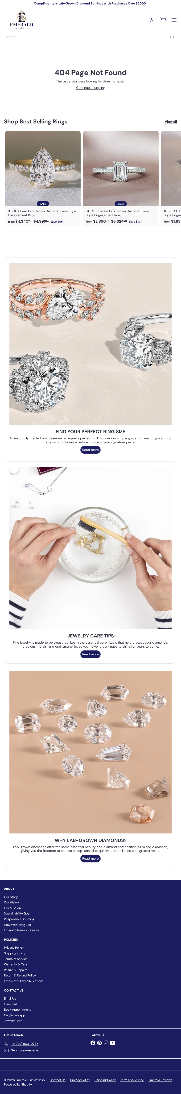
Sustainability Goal (17, 913)
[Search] (172, 37)
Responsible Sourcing (19, 919)
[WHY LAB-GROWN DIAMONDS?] (90, 752)
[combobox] (90, 37)
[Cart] (163, 20)
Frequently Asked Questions (24, 981)
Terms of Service (15, 959)
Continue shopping (90, 88)
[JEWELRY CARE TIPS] (90, 548)
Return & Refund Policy (20, 975)
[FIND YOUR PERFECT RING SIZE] (90, 344)
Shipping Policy (14, 953)
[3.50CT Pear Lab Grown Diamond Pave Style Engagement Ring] (43, 178)
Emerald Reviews (160, 1080)
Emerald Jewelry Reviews (21, 930)
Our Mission (12, 908)
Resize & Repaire (15, 970)
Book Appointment (17, 1010)
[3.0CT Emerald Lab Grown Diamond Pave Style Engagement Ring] (120, 178)
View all (171, 122)
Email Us (10, 998)
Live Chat (10, 1004)
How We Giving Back (18, 925)
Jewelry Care (13, 1021)
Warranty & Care (15, 964)
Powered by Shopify (18, 1084)
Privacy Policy (14, 948)
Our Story (11, 897)
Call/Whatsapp (14, 1015)
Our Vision (11, 902)
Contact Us (58, 1080)
